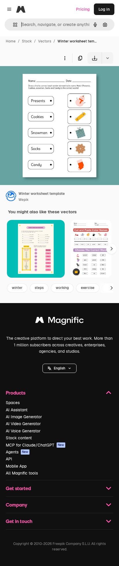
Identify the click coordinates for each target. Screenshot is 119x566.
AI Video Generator (23, 423)
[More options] (64, 58)
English (59, 368)
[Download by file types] (107, 58)
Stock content (19, 437)
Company (16, 505)
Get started (18, 488)
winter (17, 287)
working (62, 287)
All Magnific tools (22, 473)
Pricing (83, 9)
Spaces (13, 402)
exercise (87, 287)
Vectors (44, 41)
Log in (104, 9)
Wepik (23, 199)
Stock (27, 41)
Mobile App (16, 466)
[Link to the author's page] (11, 197)
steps (39, 287)
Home (11, 41)
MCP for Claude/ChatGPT (35, 445)
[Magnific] (59, 321)
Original (37, 77)
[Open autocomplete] (13, 25)
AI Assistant (16, 409)
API (9, 459)
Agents (17, 452)
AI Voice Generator (23, 431)
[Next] (111, 249)
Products (15, 393)
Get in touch (19, 521)
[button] (59, 368)
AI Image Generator (24, 416)
